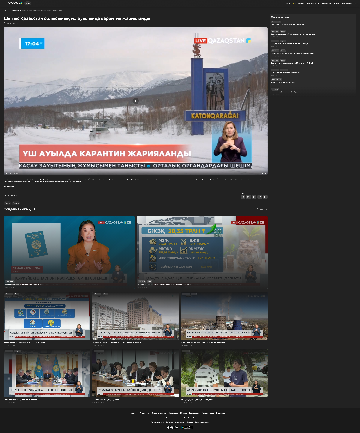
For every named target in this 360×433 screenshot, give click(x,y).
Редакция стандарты (202, 422)
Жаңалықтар (326, 3)
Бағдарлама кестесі (313, 3)
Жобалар (336, 3)
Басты (288, 3)
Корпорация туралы (157, 422)
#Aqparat (16, 203)
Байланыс (169, 422)
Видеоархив (220, 413)
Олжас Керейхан (11, 196)
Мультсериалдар (208, 413)
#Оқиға (7, 203)
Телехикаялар (347, 3)
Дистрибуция (179, 422)
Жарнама (190, 422)
